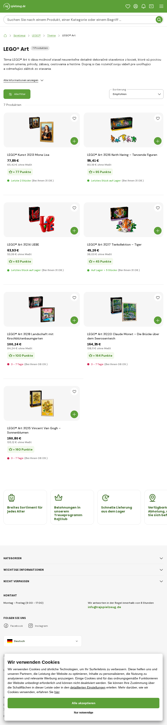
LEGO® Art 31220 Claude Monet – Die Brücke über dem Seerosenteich (123, 336)
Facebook (16, 626)
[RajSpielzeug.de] (5, 35)
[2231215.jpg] (42, 403)
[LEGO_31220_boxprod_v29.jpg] (123, 309)
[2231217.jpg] (123, 220)
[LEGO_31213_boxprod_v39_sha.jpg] (42, 130)
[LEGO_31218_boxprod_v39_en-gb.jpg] (42, 309)
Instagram (41, 626)
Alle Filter (20, 94)
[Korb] (151, 6)
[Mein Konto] (136, 6)
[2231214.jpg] (42, 220)
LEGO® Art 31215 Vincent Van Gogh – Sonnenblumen (34, 430)
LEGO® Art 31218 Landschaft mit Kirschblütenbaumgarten (30, 336)
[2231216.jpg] (123, 130)
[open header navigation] (161, 6)
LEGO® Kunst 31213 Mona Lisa (28, 155)
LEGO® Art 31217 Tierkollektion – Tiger (114, 244)
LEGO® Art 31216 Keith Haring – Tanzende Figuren (122, 155)
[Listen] (128, 6)
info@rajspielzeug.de (104, 607)
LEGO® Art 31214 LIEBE (23, 244)
